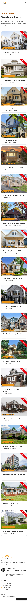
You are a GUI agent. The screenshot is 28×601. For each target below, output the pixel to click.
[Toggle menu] (25, 2)
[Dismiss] (26, 599)
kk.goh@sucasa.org (8, 585)
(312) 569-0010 (7, 583)
